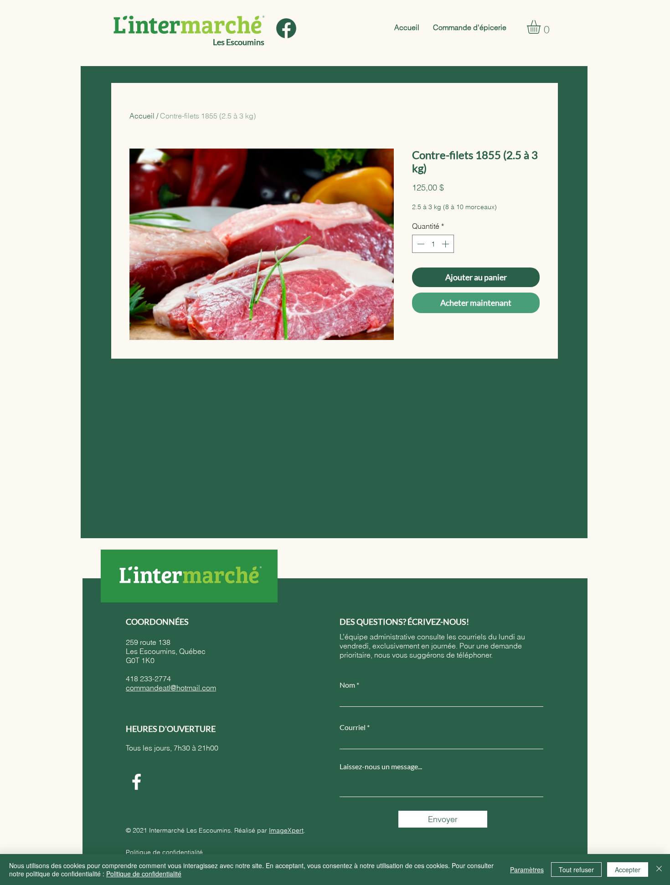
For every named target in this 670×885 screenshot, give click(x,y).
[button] (542, 27)
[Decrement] (419, 243)
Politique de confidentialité (164, 852)
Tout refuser (576, 869)
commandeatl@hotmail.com (171, 687)
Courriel (353, 727)
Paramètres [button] (527, 869)
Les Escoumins (238, 42)
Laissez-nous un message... (381, 766)
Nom (347, 685)
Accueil (142, 115)
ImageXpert (286, 830)
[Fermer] (659, 869)
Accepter (627, 869)
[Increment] (446, 243)
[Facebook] (136, 781)
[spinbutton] (433, 243)
